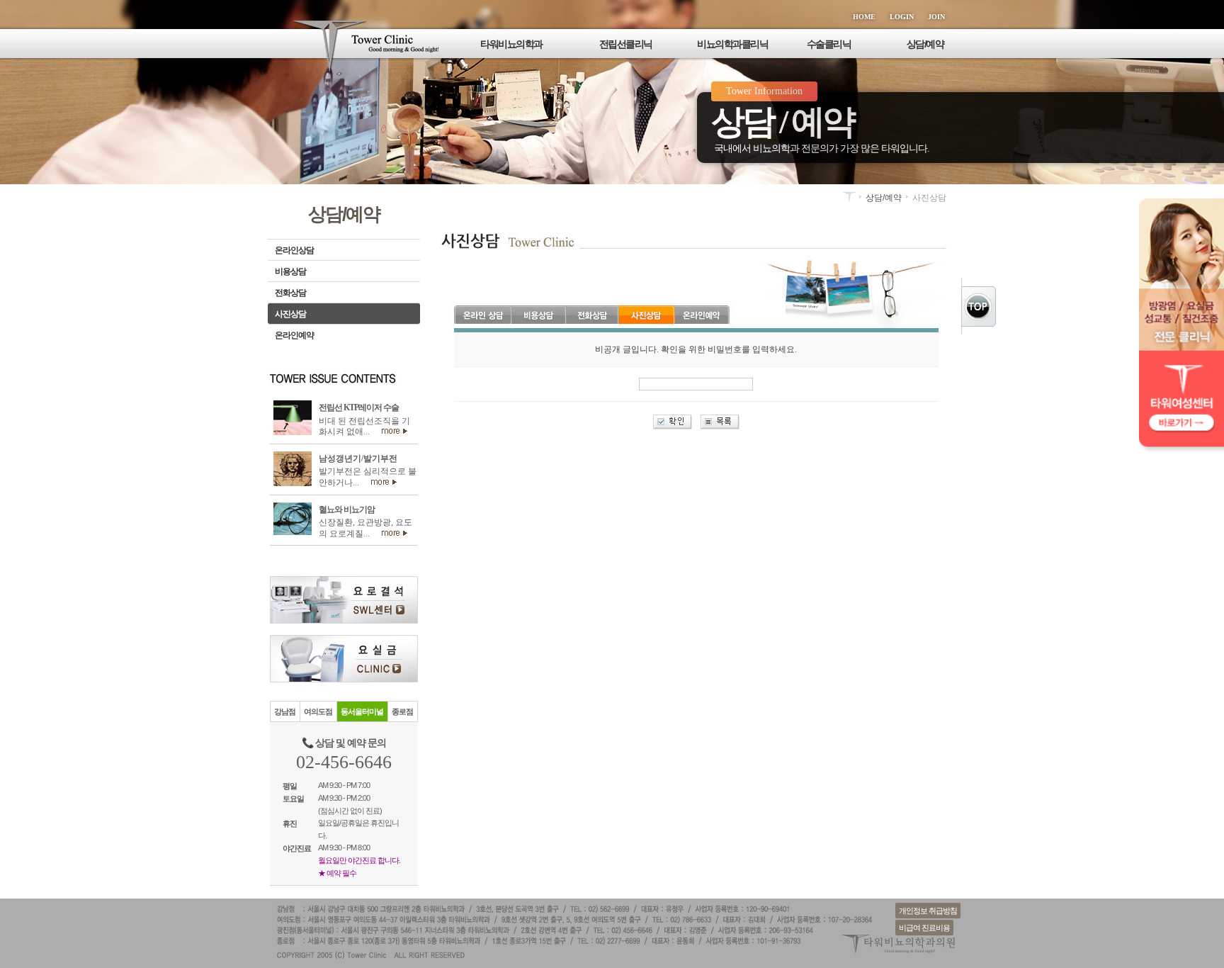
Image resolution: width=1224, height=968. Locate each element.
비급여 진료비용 (924, 927)
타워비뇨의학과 (511, 44)
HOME (864, 17)
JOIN (936, 17)
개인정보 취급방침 (928, 910)
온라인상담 (294, 250)
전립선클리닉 (625, 44)
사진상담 (290, 314)
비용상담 (290, 271)
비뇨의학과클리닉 (732, 44)
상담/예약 (925, 44)
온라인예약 (294, 335)
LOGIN (902, 17)
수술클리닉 (829, 44)
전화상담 (290, 293)
